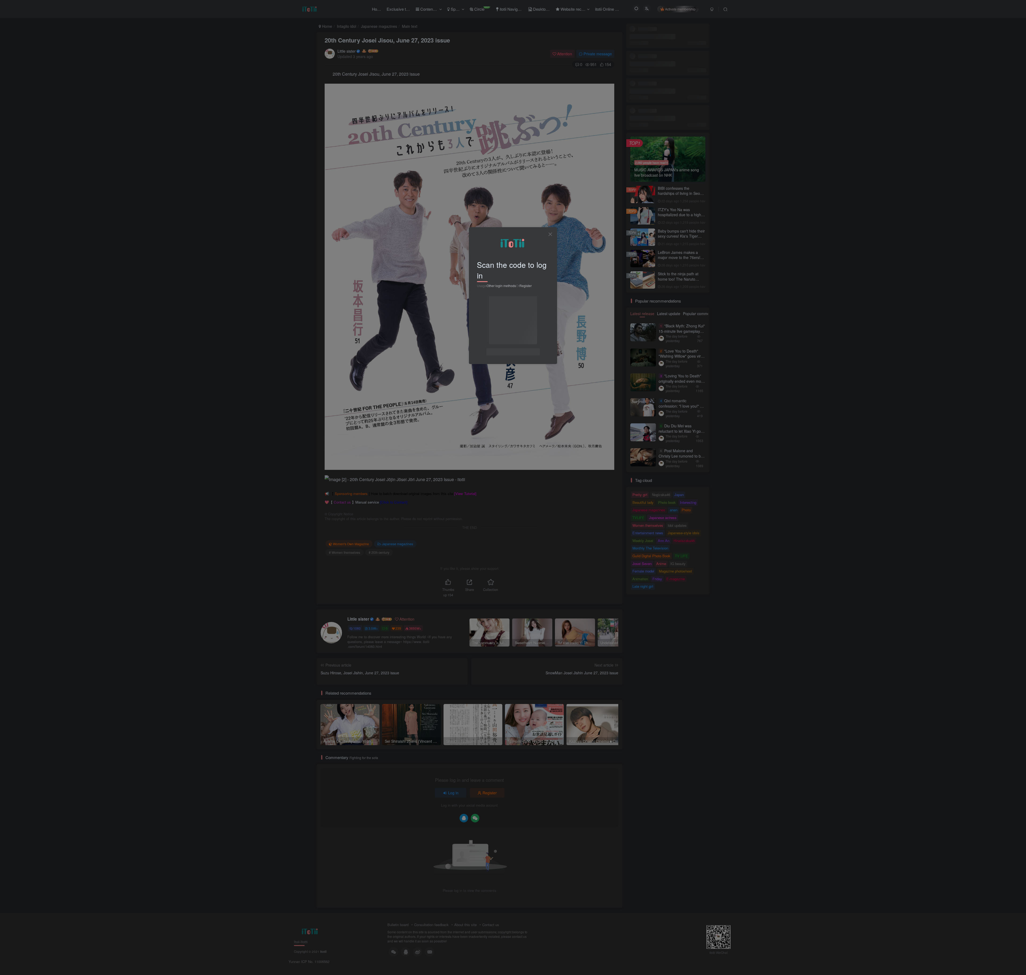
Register (525, 285)
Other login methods (501, 285)
